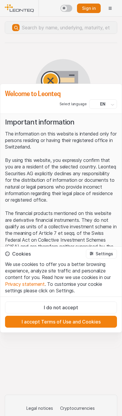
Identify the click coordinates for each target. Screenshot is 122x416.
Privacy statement (25, 284)
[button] (101, 254)
